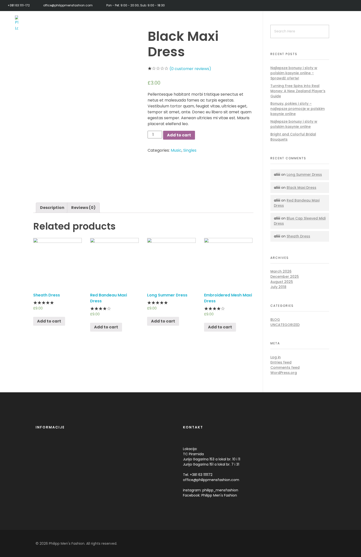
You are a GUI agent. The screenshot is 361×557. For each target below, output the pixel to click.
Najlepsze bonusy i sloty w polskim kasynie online (293, 124)
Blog (275, 319)
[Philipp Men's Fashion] (28, 23)
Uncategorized (285, 324)
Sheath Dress (298, 236)
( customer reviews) (190, 69)
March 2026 (281, 271)
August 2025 (281, 281)
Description (52, 207)
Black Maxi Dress (301, 187)
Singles (189, 150)
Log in (275, 357)
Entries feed (281, 362)
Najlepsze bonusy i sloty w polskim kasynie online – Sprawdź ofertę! (293, 73)
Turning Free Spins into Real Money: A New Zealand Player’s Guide (297, 91)
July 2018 (278, 286)
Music (176, 150)
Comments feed (285, 367)
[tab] (52, 208)
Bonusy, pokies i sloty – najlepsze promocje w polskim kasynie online (297, 108)
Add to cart (179, 135)
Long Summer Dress (304, 174)
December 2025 (284, 276)
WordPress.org (283, 372)
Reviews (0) (83, 207)
